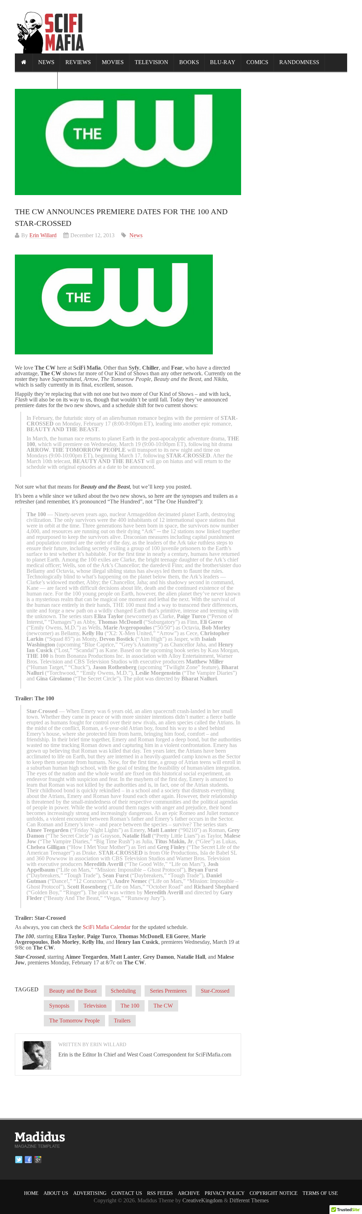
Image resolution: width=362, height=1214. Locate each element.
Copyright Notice (274, 1193)
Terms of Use (320, 1193)
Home (31, 1193)
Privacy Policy (225, 1193)
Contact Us (126, 1193)
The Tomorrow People (74, 1021)
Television (151, 62)
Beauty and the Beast (73, 991)
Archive (189, 1193)
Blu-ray (222, 62)
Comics (257, 62)
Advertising (89, 1193)
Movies (113, 62)
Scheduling (123, 991)
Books (189, 62)
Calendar (36, 80)
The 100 (130, 1006)
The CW (163, 1006)
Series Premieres (168, 991)
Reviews (78, 62)
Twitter (19, 1160)
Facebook (28, 1160)
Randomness (299, 62)
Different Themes (249, 1200)
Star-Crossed (215, 991)
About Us (55, 1193)
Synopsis (59, 1006)
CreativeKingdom (202, 1200)
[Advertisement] (218, 26)
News (46, 62)
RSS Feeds (160, 1193)
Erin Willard (43, 235)
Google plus (38, 1160)
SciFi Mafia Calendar (106, 927)
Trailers (122, 1021)
